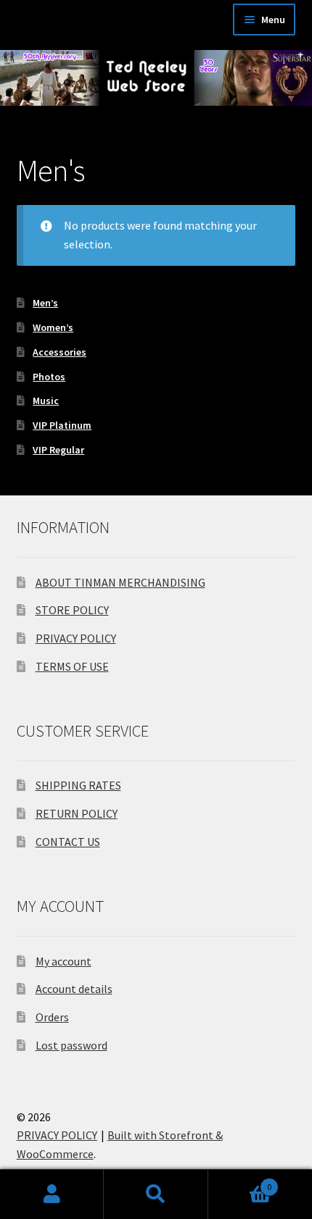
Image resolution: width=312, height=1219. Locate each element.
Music (46, 400)
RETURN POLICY (77, 813)
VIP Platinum (62, 425)
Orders (52, 1017)
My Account (52, 1194)
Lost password (71, 1045)
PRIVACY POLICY (76, 638)
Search (156, 1194)
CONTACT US (68, 841)
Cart (240, 1181)
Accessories (59, 352)
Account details (74, 988)
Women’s (53, 327)
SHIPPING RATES (78, 785)
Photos (49, 376)
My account (63, 961)
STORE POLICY (72, 610)
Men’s (45, 302)
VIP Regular (58, 449)
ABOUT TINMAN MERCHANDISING (120, 582)
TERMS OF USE (72, 666)
